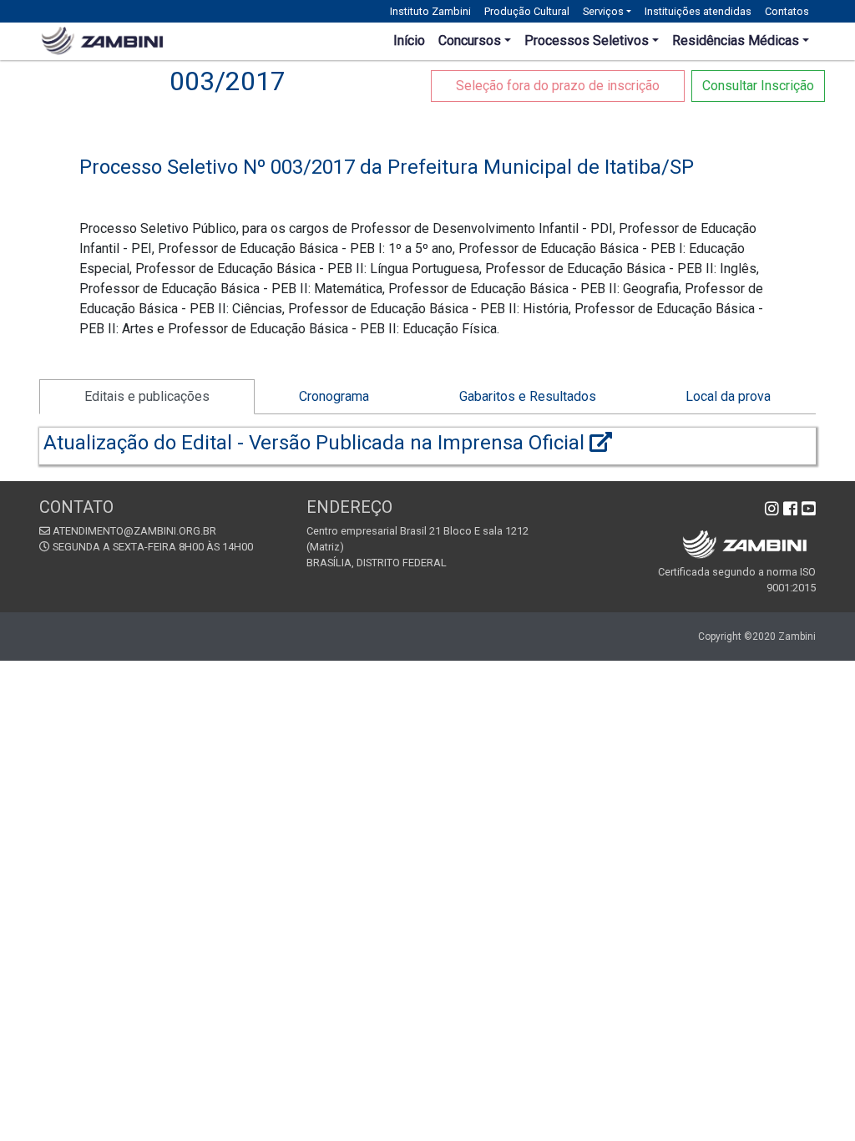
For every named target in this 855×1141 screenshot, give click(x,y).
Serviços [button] (603, 11)
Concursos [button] (469, 40)
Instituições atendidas (698, 11)
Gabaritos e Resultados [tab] (527, 396)
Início (409, 40)
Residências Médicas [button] (735, 40)
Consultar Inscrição (758, 86)
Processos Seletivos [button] (586, 40)
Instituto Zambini (430, 11)
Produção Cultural (526, 11)
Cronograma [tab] (334, 396)
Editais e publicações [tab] (147, 396)
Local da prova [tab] (728, 396)
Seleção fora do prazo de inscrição (558, 86)
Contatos (787, 11)
